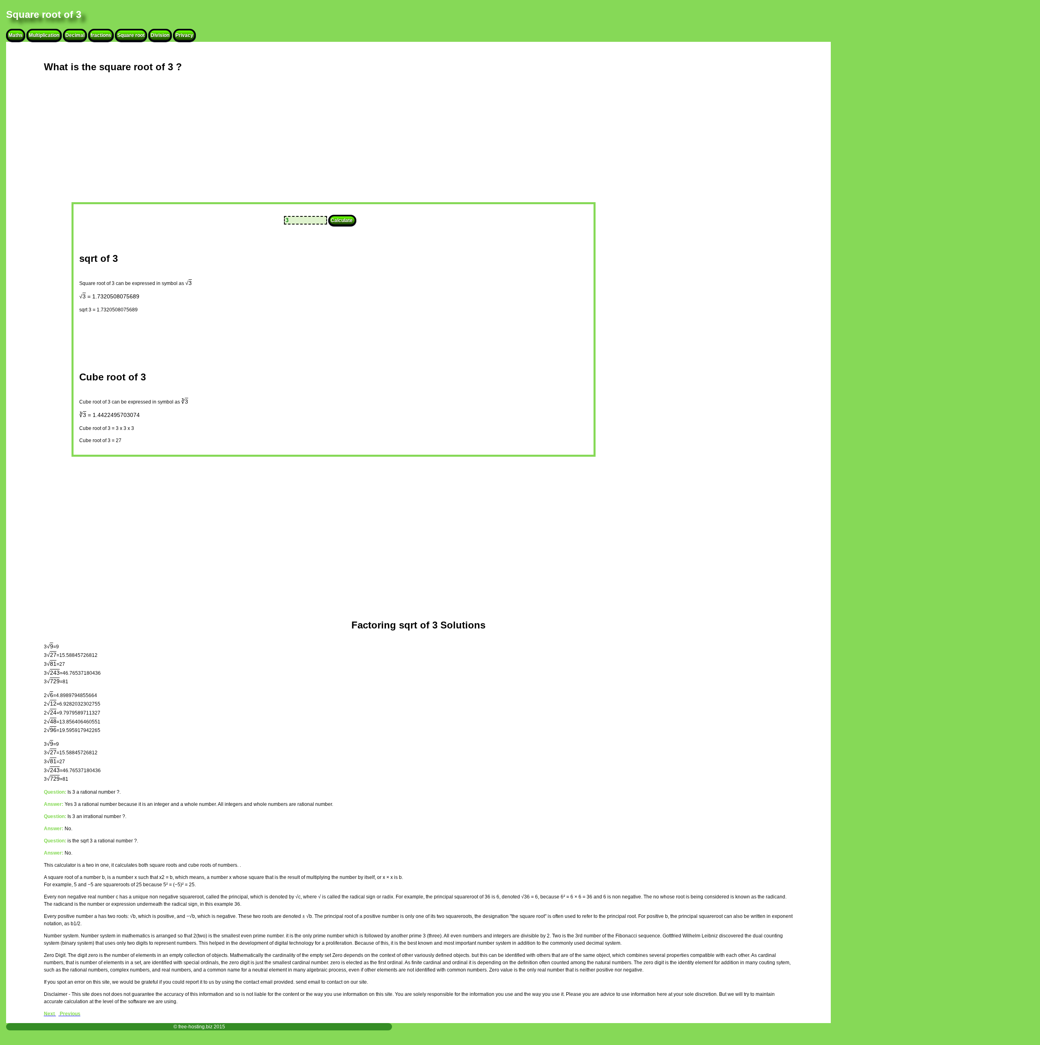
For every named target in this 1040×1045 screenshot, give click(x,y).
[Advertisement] (269, 144)
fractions (101, 35)
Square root (131, 35)
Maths (16, 35)
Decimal (74, 35)
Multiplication (44, 35)
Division (160, 35)
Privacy (184, 35)
